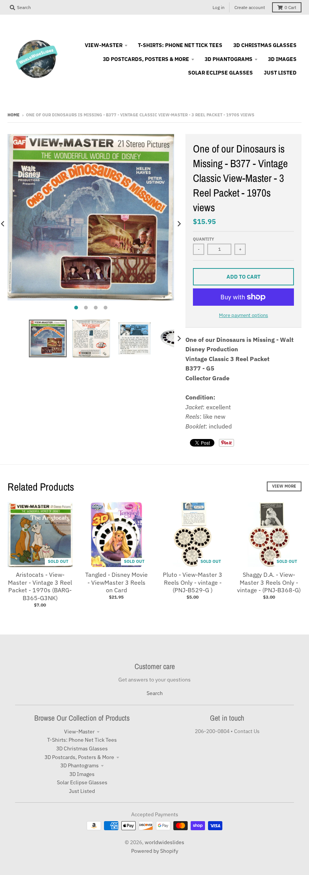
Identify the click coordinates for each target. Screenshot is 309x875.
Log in (219, 7)
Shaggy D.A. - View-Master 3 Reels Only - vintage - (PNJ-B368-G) (269, 582)
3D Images (82, 774)
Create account (249, 7)
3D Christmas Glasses (82, 748)
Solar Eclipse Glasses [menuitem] (220, 72)
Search (155, 693)
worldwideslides (164, 842)
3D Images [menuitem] (282, 59)
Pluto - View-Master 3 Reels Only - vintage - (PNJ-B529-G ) (192, 582)
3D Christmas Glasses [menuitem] (265, 45)
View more (284, 486)
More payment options (243, 315)
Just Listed (82, 791)
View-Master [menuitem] (103, 45)
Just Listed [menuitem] (280, 72)
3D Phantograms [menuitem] (228, 59)
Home (14, 114)
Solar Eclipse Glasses (82, 782)
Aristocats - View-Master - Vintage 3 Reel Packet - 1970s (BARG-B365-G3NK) (40, 586)
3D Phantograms (79, 765)
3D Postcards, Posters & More (79, 757)
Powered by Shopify (154, 851)
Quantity (203, 239)
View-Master (79, 731)
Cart (290, 7)
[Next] (178, 224)
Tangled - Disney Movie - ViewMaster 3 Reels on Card (116, 582)
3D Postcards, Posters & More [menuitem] (146, 59)
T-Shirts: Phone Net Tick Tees (82, 739)
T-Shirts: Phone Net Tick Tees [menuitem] (180, 45)
